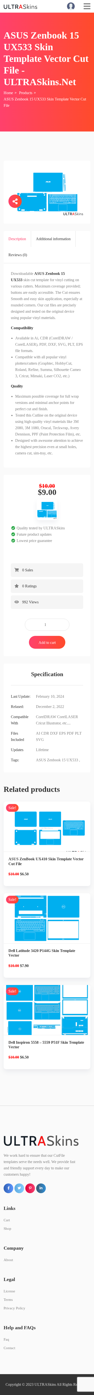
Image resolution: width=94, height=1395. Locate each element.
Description (17, 239)
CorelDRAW (46, 717)
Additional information (53, 239)
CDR (45, 733)
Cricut (40, 723)
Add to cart (47, 642)
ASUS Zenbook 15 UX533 (57, 760)
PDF (70, 733)
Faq (6, 1339)
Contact (9, 1348)
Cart (7, 1220)
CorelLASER (67, 717)
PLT (78, 733)
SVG (40, 740)
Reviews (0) (17, 255)
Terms (8, 1300)
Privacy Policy (14, 1308)
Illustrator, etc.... (58, 723)
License (9, 1291)
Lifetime (42, 750)
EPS (62, 733)
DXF (54, 733)
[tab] (17, 239)
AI (38, 733)
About (8, 1260)
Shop (7, 1229)
